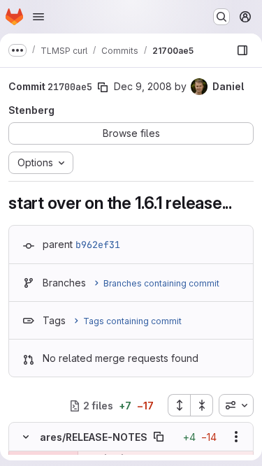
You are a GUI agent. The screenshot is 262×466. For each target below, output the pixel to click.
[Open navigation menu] (38, 17)
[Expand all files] (179, 405)
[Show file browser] (242, 50)
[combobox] (236, 405)
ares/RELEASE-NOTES (93, 437)
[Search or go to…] (221, 16)
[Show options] (236, 436)
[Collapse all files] (202, 405)
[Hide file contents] (25, 436)
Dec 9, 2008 (143, 86)
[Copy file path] (158, 436)
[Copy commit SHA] (102, 87)
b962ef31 (97, 244)
